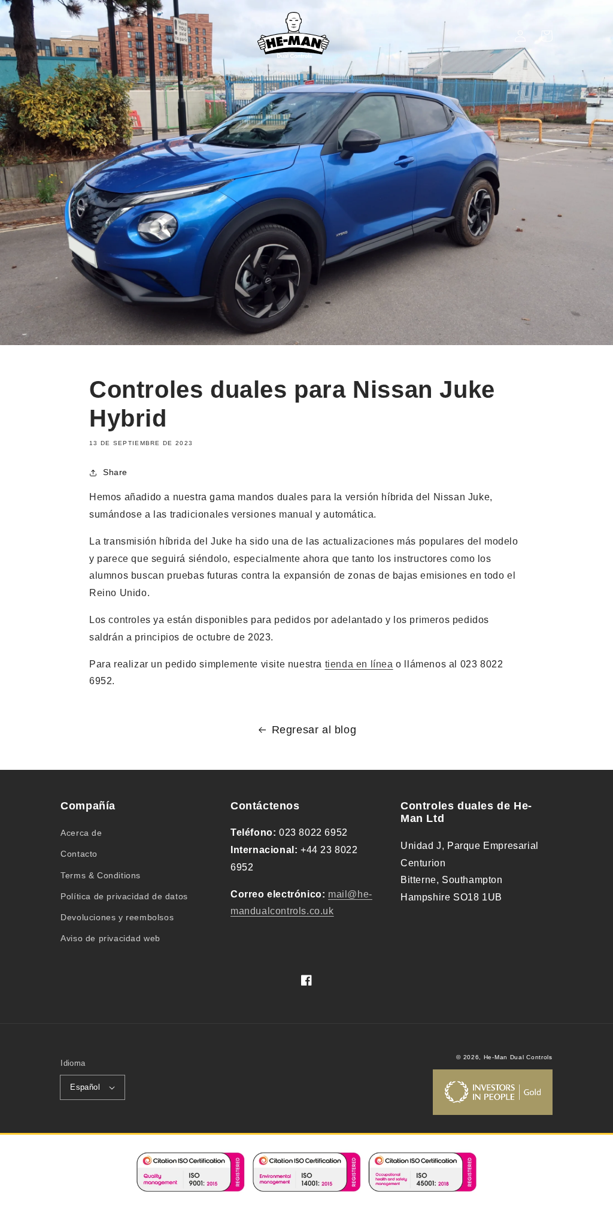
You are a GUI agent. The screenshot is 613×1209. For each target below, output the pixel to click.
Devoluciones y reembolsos (117, 917)
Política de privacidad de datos (124, 896)
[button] (66, 36)
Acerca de (81, 833)
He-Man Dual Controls (518, 1057)
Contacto (79, 854)
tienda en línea (359, 664)
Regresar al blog (314, 730)
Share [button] (115, 472)
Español (85, 1087)
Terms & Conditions (100, 875)
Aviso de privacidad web (110, 938)
